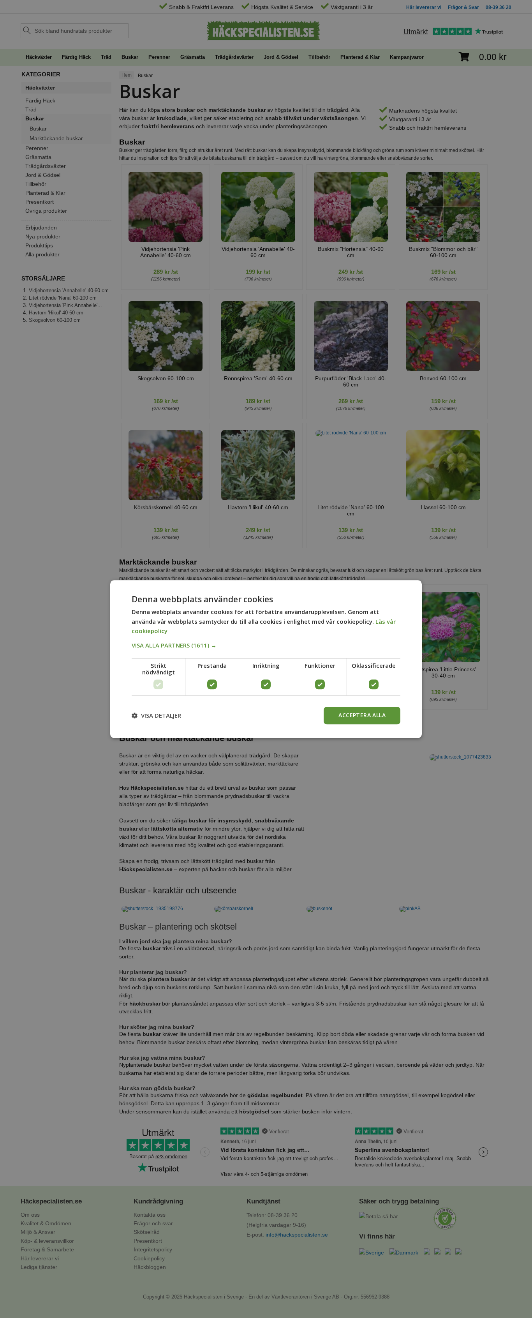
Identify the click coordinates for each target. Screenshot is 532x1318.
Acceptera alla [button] (362, 715)
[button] (266, 645)
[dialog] (266, 659)
